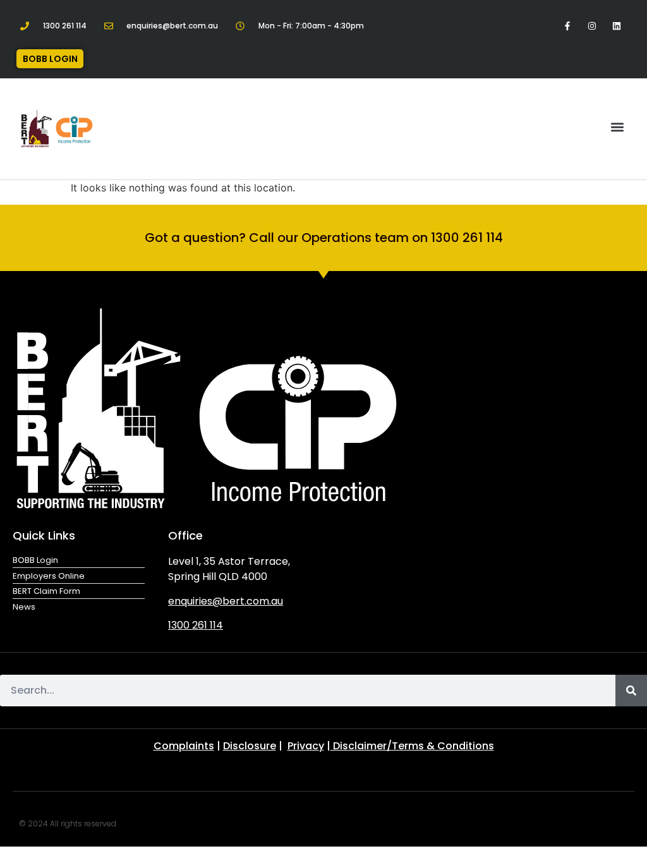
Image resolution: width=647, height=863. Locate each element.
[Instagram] (592, 25)
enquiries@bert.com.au (225, 601)
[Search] (631, 690)
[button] (617, 126)
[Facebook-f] (567, 25)
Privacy (305, 746)
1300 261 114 (195, 625)
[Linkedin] (617, 25)
